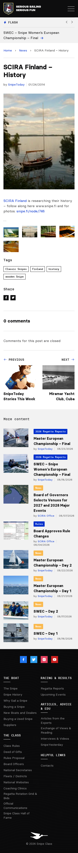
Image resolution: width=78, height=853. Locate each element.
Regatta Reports (52, 688)
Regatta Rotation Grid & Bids (20, 796)
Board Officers (13, 764)
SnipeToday (16, 84)
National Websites (16, 782)
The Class (12, 735)
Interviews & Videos (55, 739)
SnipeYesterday (52, 745)
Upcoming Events (53, 694)
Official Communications (15, 806)
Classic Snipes (16, 269)
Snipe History (12, 694)
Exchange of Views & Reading (56, 730)
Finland (37, 269)
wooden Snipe (14, 276)
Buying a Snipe (14, 707)
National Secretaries (17, 770)
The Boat (11, 678)
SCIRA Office (45, 515)
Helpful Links (53, 755)
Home (7, 50)
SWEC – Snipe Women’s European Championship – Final (52, 469)
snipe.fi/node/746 (30, 211)
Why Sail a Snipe (15, 701)
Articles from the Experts (53, 720)
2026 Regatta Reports (50, 431)
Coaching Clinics (15, 788)
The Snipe (10, 688)
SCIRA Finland (15, 200)
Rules (39, 524)
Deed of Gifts (12, 752)
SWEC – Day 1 (45, 633)
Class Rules (11, 746)
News (23, 50)
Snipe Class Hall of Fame (16, 815)
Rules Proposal (13, 758)
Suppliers (9, 725)
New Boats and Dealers (20, 713)
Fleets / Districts (15, 776)
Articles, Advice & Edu (56, 706)
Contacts (47, 765)
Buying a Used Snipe (17, 719)
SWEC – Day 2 (46, 611)
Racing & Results (56, 678)
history (54, 269)
